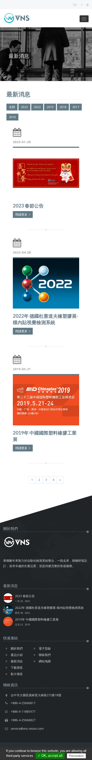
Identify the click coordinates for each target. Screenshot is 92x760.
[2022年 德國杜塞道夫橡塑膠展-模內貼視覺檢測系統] (46, 283)
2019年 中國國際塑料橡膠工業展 (37, 621)
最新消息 (17, 661)
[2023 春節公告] (46, 172)
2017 (75, 107)
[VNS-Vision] (24, 18)
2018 (62, 107)
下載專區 (17, 668)
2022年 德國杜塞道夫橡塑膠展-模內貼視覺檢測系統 (49, 610)
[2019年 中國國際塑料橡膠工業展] (46, 399)
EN (75, 4)
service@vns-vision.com (27, 729)
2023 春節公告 (25, 598)
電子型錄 (45, 648)
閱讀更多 (22, 214)
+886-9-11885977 (23, 711)
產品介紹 (17, 655)
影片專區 (17, 674)
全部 (12, 107)
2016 (12, 117)
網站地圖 (45, 661)
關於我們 (17, 648)
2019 (50, 107)
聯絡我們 (45, 655)
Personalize (76, 755)
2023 (24, 107)
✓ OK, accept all (50, 755)
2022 (37, 107)
